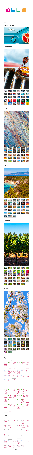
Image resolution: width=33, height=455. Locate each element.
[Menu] (5, 22)
